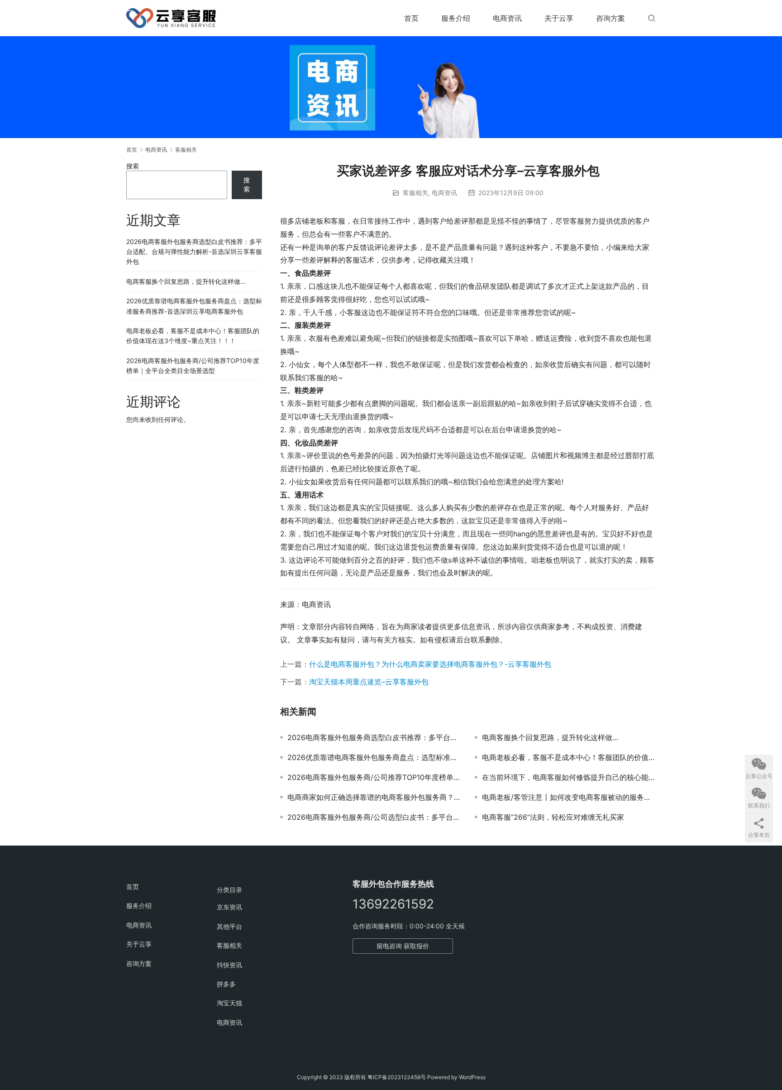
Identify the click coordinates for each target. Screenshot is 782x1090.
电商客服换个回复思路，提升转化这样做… (550, 737)
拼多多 (226, 984)
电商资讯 (507, 18)
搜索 (132, 166)
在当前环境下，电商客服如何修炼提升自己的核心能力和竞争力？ (569, 777)
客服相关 (415, 192)
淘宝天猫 (229, 1003)
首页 (411, 18)
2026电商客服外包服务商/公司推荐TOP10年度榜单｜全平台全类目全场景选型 (374, 777)
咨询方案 (610, 18)
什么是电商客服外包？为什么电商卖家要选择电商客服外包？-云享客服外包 (430, 664)
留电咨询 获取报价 (403, 946)
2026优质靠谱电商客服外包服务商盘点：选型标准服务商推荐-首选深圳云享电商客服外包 (374, 757)
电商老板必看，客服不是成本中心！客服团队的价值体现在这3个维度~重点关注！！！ (569, 757)
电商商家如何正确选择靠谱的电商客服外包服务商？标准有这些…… (374, 797)
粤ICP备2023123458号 (396, 1077)
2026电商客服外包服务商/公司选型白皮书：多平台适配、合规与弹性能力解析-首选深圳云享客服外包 (374, 817)
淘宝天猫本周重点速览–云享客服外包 (369, 681)
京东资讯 (229, 907)
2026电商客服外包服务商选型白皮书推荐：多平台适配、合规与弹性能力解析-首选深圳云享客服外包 (374, 737)
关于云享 (558, 18)
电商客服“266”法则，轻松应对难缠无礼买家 (553, 817)
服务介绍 (455, 18)
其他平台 (229, 926)
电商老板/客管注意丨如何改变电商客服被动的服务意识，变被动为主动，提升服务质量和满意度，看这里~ (569, 797)
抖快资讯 (229, 965)
